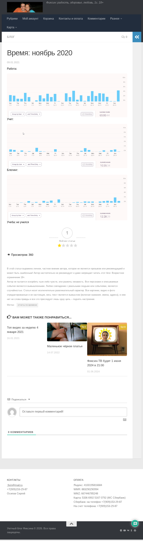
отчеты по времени (27, 305)
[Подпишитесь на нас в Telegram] (121, 530)
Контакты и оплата (71, 18)
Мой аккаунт (30, 18)
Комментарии (96, 18)
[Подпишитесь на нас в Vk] (128, 530)
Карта (10, 27)
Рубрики (12, 18)
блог (11, 36)
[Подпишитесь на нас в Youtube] (124, 530)
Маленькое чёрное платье (64, 346)
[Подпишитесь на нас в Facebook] (135, 530)
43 (124, 327)
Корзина (48, 18)
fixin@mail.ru (14, 485)
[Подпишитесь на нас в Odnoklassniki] (131, 530)
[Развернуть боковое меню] (137, 37)
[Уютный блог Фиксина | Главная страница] (25, 7)
